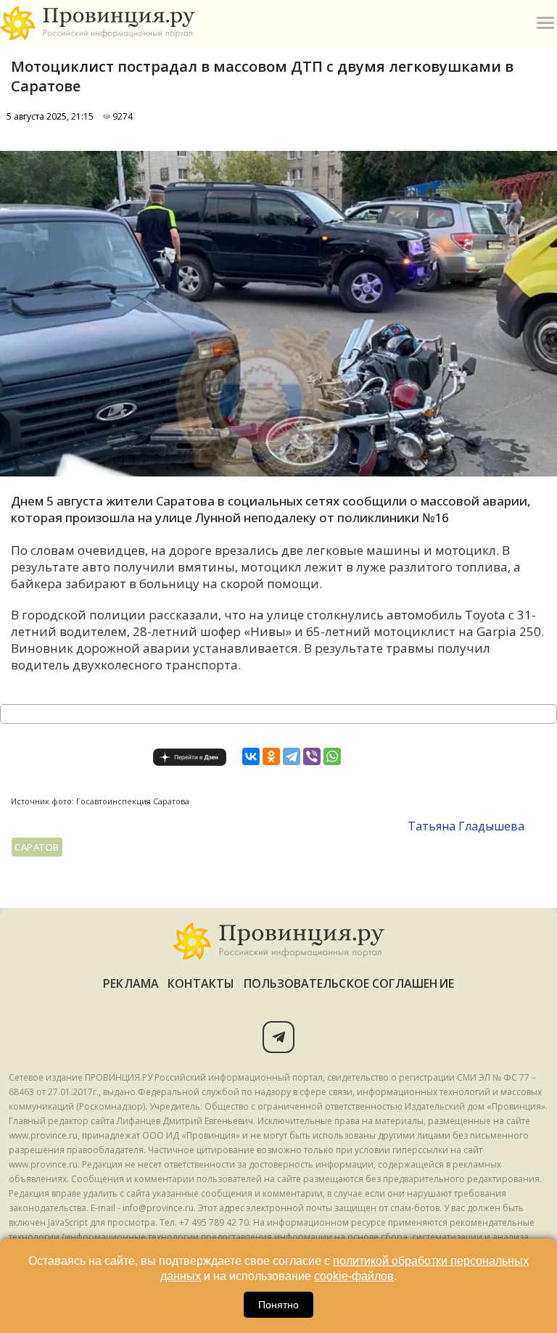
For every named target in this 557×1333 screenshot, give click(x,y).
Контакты (201, 983)
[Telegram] (291, 756)
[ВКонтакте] (251, 756)
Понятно (278, 1305)
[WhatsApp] (332, 756)
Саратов (37, 847)
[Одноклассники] (271, 756)
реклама (131, 983)
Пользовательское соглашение (349, 983)
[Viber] (312, 756)
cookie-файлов (354, 1276)
